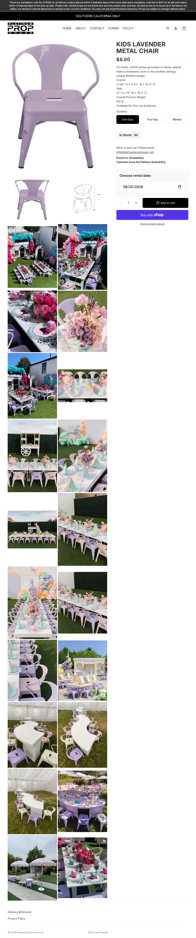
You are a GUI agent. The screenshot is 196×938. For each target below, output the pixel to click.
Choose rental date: (135, 176)
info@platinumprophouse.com (135, 152)
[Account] (176, 28)
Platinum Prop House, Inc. (30, 932)
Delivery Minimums (19, 912)
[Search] (167, 28)
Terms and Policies (98, 932)
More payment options (152, 224)
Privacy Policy (16, 918)
